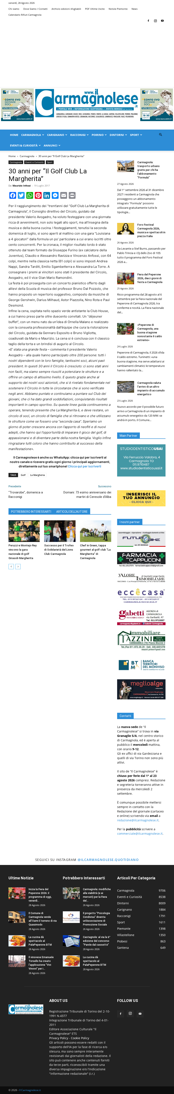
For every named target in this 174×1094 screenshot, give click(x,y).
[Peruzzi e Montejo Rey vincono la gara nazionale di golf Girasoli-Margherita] (24, 531)
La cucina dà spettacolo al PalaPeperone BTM (40, 941)
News (135, 8)
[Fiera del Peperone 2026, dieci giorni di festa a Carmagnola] (125, 278)
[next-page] (18, 566)
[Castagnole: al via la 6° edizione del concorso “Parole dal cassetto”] (71, 941)
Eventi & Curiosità (24, 145)
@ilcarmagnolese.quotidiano (108, 860)
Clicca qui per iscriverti (84, 466)
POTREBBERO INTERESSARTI (31, 511)
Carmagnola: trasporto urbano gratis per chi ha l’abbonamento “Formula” (148, 170)
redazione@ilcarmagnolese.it (138, 820)
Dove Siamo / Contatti (35, 8)
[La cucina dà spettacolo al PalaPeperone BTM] (16, 940)
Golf (23, 475)
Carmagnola (31, 135)
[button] (160, 135)
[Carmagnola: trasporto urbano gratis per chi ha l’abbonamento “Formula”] (125, 166)
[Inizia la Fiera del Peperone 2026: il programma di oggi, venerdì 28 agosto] (16, 893)
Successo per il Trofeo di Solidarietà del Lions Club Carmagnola (59, 549)
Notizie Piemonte (118, 8)
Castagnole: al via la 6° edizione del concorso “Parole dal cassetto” (96, 941)
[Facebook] (148, 21)
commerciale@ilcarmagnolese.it (140, 834)
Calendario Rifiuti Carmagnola (24, 14)
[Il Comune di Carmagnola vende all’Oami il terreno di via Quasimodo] (16, 917)
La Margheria (37, 475)
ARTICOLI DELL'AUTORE (72, 511)
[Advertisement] (87, 55)
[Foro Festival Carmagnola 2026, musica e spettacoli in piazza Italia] (125, 229)
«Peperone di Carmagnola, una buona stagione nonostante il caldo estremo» (149, 332)
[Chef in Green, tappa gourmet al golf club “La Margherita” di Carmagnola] (95, 531)
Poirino (98, 135)
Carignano (55, 135)
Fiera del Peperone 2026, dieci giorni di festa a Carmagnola (149, 278)
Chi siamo (13, 8)
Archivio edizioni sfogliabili (66, 8)
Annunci (50, 145)
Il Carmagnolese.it (30, 1090)
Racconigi (78, 135)
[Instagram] (155, 21)
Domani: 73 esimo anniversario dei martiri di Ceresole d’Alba (87, 494)
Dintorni (117, 135)
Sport (134, 135)
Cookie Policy (80, 1038)
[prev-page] (11, 566)
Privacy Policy (58, 1038)
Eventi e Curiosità (34, 162)
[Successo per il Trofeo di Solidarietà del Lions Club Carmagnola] (59, 531)
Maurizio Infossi (22, 185)
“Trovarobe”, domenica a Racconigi (25, 494)
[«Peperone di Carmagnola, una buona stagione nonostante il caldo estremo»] (125, 329)
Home (14, 135)
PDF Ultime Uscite (95, 8)
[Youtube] (162, 21)
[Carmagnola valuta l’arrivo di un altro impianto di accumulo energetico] (125, 387)
